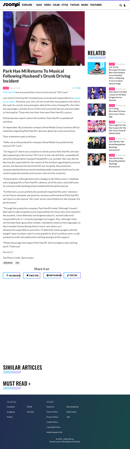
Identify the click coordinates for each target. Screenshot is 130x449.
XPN (17, 263)
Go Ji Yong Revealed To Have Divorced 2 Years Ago (117, 112)
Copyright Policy (53, 427)
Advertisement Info (54, 432)
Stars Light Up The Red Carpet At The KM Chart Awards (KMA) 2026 (117, 129)
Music (85, 4)
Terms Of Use (52, 412)
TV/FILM (74, 4)
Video (47, 4)
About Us (50, 407)
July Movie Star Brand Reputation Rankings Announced (117, 162)
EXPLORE (27, 4)
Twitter (34, 275)
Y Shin (78, 88)
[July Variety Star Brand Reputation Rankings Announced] (97, 143)
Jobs (68, 417)
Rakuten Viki (70, 442)
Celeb (56, 4)
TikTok (29, 407)
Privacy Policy (52, 417)
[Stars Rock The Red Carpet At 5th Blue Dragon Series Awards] (97, 93)
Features (96, 4)
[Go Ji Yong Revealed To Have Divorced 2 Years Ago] (97, 110)
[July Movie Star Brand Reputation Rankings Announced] (97, 159)
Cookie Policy (52, 422)
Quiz (39, 4)
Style (64, 4)
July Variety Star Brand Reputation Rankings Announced (117, 145)
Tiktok (73, 275)
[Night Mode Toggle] (124, 6)
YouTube (30, 412)
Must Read (15, 383)
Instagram (55, 275)
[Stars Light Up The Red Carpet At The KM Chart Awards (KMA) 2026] (97, 126)
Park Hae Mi (9, 92)
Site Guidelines (73, 407)
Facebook (14, 275)
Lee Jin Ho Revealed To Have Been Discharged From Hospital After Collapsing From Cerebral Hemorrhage (117, 75)
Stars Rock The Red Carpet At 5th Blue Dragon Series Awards (118, 96)
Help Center (71, 412)
